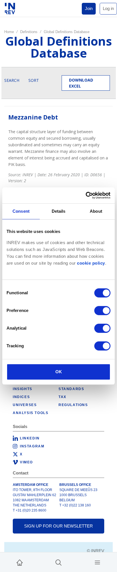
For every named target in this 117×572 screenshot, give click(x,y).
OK (58, 371)
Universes (25, 405)
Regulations (73, 405)
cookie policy (91, 263)
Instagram (32, 446)
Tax (62, 397)
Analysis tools (30, 413)
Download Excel (81, 83)
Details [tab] (59, 211)
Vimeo (26, 462)
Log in (108, 8)
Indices (21, 397)
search (11, 80)
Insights (22, 389)
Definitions (28, 32)
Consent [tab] (21, 211)
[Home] (19, 562)
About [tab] (96, 211)
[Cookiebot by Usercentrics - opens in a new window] (85, 195)
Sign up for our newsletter (58, 526)
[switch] (102, 310)
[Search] (58, 562)
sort (33, 80)
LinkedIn (30, 438)
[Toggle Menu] (97, 562)
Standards (71, 389)
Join (89, 8)
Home (9, 32)
